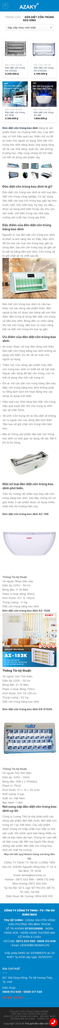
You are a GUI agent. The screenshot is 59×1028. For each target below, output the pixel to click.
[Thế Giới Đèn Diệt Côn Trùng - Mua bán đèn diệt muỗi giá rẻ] (29, 5)
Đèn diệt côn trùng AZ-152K (15, 114)
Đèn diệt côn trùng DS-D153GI (15, 69)
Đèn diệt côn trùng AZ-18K (43, 114)
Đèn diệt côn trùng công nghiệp (29, 1011)
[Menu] (5, 5)
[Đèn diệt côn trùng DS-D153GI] (15, 49)
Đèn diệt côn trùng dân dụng (29, 1014)
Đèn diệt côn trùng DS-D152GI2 (43, 69)
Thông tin (43, 1019)
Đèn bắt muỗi (47, 1016)
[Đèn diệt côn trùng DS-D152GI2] (44, 49)
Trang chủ (13, 17)
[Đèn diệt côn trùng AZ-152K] (15, 94)
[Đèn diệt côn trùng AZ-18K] (44, 94)
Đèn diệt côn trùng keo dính (21, 1016)
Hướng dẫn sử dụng (23, 1019)
